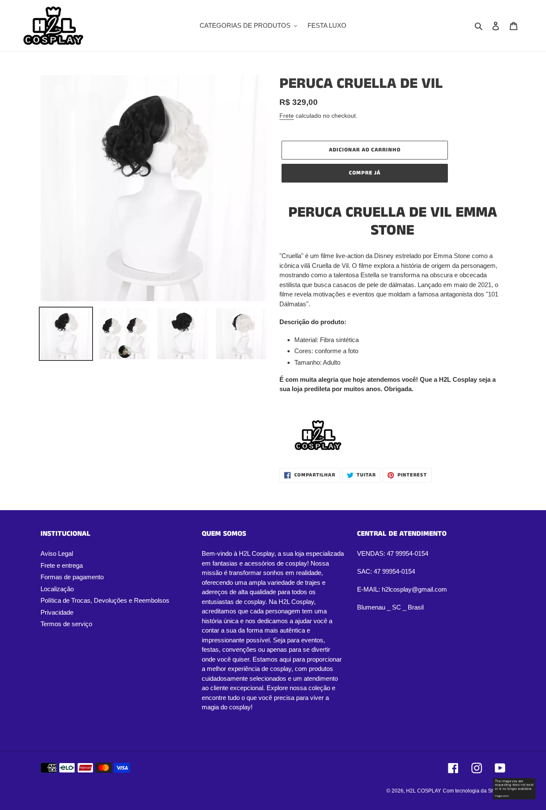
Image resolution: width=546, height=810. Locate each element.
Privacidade (57, 612)
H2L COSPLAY (423, 791)
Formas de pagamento (72, 577)
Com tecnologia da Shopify (474, 791)
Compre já (364, 173)
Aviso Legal (57, 553)
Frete (286, 115)
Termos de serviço (66, 623)
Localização (57, 588)
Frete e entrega (62, 565)
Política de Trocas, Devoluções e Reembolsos (105, 600)
